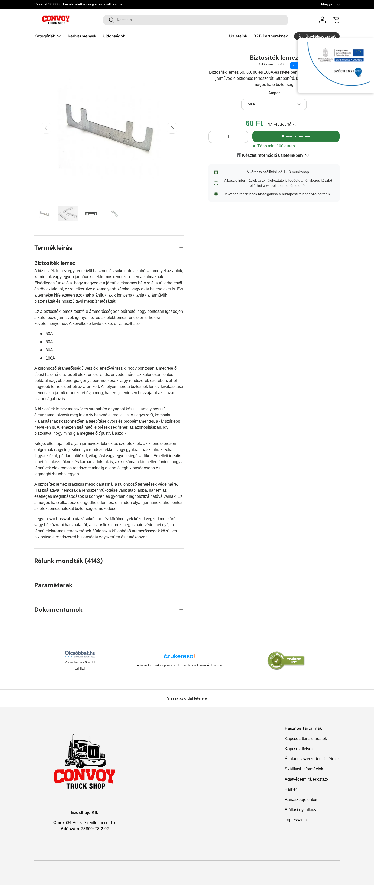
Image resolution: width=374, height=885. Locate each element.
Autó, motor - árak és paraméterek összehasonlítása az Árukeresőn (179, 665)
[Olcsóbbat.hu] (80, 654)
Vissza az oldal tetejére (187, 698)
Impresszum (296, 820)
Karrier (291, 789)
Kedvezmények (82, 36)
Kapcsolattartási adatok (306, 738)
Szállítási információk (304, 769)
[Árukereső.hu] (179, 658)
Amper (274, 93)
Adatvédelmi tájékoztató (306, 779)
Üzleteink (238, 36)
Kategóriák (44, 36)
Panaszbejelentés (301, 799)
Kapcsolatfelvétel (300, 749)
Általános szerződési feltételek (312, 759)
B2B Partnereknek (270, 36)
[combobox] (196, 19)
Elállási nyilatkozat (302, 810)
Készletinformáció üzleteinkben (272, 155)
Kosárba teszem (296, 136)
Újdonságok (114, 36)
